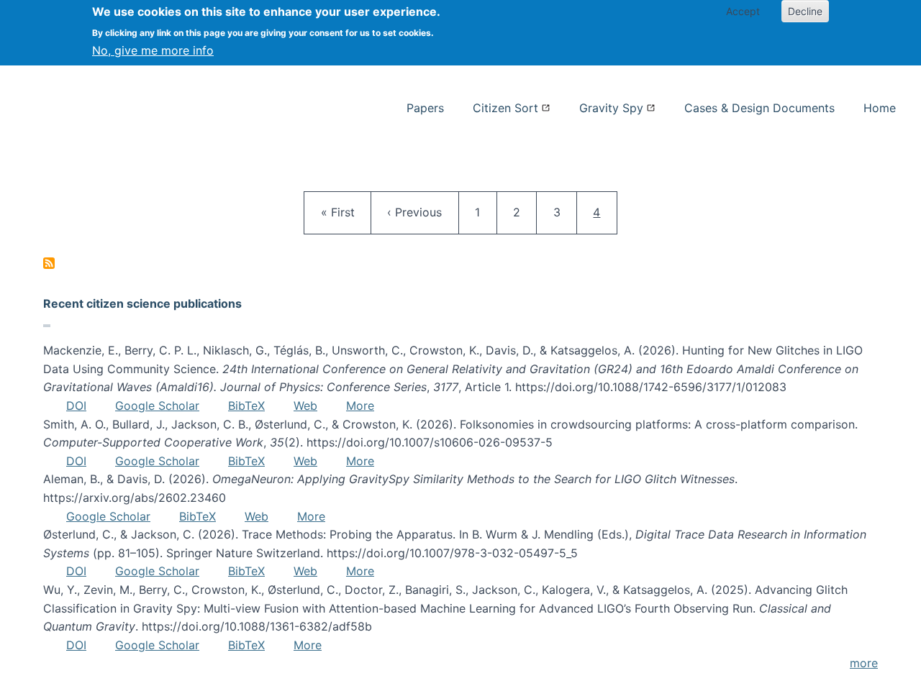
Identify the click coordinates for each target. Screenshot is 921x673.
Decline (805, 11)
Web (305, 405)
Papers (425, 108)
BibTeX (246, 405)
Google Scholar (157, 405)
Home (879, 108)
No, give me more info (153, 50)
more (864, 663)
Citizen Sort (505, 108)
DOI (76, 405)
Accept (743, 11)
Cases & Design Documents (759, 108)
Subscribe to (49, 263)
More (360, 405)
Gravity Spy (611, 108)
